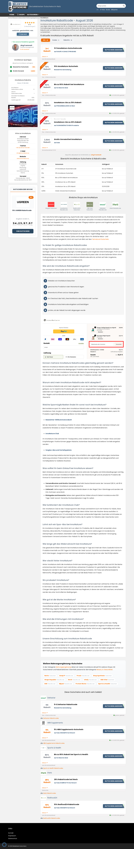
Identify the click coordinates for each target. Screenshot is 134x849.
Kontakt (11, 833)
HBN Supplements (55, 722)
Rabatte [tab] (68, 40)
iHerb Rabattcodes (49, 793)
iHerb (49, 772)
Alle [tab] (45, 40)
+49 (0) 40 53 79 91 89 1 (23, 147)
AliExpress (114, 10)
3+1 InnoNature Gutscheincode (68, 48)
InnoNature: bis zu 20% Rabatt (67, 122)
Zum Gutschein (23, 231)
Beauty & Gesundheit (19, 18)
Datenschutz (12, 838)
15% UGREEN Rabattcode (21, 210)
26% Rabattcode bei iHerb (66, 779)
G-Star (102, 10)
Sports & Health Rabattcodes (53, 768)
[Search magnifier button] (124, 5)
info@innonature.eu (23, 153)
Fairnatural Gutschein (100, 239)
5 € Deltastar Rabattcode (65, 704)
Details (44, 56)
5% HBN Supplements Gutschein (68, 729)
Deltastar (51, 697)
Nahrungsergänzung (33, 18)
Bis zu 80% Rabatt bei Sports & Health (71, 754)
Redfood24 (52, 797)
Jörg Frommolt (96, 155)
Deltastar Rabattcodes (51, 718)
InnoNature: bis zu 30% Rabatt (67, 102)
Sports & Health (54, 747)
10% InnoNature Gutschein (66, 66)
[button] (4, 844)
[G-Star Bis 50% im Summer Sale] (23, 106)
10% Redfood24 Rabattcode (66, 804)
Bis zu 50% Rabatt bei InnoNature (69, 84)
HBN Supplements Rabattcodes (54, 743)
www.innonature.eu (23, 158)
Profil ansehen (24, 49)
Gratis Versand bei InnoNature (68, 139)
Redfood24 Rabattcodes (51, 818)
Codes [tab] (55, 40)
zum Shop (23, 34)
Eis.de (108, 10)
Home (11, 14)
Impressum (12, 836)
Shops (22, 14)
